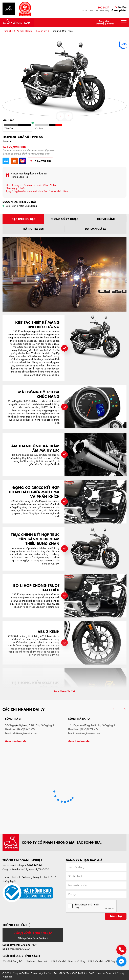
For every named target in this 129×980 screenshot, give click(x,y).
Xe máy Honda (24, 30)
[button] (116, 709)
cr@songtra (15, 948)
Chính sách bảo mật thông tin (103, 961)
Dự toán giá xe (95, 228)
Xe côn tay (41, 30)
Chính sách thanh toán (37, 961)
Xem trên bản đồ (13, 740)
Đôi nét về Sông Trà (12, 961)
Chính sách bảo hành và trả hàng (68, 961)
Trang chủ (8, 30)
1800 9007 (102, 7)
